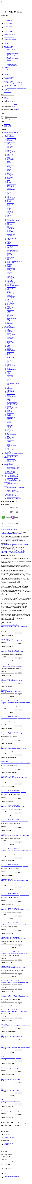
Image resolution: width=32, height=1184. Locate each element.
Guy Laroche (10, 219)
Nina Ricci (9, 272)
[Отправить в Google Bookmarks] (21, 550)
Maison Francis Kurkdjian (13, 250)
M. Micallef (9, 247)
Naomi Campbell (11, 268)
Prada (8, 289)
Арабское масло (11, 479)
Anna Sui (9, 150)
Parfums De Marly (11, 283)
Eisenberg (9, 200)
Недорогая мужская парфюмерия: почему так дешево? (14, 544)
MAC (8, 249)
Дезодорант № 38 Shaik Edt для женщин (11, 1090)
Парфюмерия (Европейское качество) (13, 453)
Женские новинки (11, 138)
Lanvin (8, 243)
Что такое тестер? (8, 23)
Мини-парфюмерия (8, 464)
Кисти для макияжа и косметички (15, 487)
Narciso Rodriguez (11, 269)
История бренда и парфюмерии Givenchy (11, 533)
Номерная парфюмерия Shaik (14, 480)
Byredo (8, 171)
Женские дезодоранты (12, 483)
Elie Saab (9, 201)
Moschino (9, 266)
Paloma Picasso (10, 281)
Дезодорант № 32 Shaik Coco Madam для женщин (13, 1068)
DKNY (8, 196)
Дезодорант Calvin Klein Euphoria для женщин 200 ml (14, 626)
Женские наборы (11, 471)
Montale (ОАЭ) (10, 262)
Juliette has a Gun (11, 234)
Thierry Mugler (10, 303)
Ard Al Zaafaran (10, 153)
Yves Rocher (10, 323)
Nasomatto (9, 270)
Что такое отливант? (9, 26)
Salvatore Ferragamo (11, 296)
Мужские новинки (11, 139)
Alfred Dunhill (10, 331)
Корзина (3, 16)
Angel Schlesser (10, 148)
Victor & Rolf (10, 315)
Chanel (8, 180)
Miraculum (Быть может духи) (14, 261)
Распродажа (7, 28)
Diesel (8, 361)
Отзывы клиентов (8, 1143)
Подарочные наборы (9, 469)
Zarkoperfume (10, 325)
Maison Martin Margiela (12, 251)
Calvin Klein (10, 174)
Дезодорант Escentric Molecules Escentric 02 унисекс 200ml (15, 748)
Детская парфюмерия (9, 140)
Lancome (9, 242)
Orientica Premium (11, 277)
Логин (2, 116)
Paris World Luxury (11, 287)
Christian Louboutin (11, 184)
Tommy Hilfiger (10, 310)
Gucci (8, 216)
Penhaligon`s (10, 288)
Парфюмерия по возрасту (13, 495)
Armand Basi (10, 155)
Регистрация (7, 124)
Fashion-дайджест (8, 31)
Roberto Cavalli (10, 293)
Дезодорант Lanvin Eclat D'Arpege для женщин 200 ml (14, 909)
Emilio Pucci (10, 204)
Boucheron (9, 166)
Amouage (9, 147)
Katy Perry (9, 235)
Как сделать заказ (8, 1134)
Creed (8, 190)
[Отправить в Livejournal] (18, 551)
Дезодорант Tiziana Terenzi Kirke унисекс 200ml (13, 967)
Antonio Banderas (11, 151)
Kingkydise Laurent (11, 238)
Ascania (8, 157)
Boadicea (9, 163)
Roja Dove (9, 295)
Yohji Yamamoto (10, 320)
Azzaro (8, 161)
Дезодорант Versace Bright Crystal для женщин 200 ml (14, 1011)
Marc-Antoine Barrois (12, 255)
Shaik (8, 299)
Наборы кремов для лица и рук (14, 491)
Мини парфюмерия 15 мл (13, 465)
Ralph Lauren (10, 430)
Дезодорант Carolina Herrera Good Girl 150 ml (12, 640)
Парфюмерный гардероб (10, 34)
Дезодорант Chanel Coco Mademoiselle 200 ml (12, 666)
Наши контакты (8, 1178)
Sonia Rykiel (10, 302)
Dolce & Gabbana (11, 197)
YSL (8, 322)
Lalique (8, 241)
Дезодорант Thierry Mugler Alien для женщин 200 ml (14, 953)
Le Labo (9, 400)
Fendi (8, 372)
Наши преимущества (9, 1145)
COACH (9, 188)
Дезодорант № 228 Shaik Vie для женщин (11, 1058)
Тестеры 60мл (10, 463)
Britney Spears (10, 167)
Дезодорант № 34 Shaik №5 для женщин (11, 1079)
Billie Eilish (9, 162)
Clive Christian (10, 357)
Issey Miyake (10, 227)
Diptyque (9, 195)
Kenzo (8, 236)
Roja (8, 433)
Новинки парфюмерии (9, 136)
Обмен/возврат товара (9, 1137)
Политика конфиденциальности (12, 1176)
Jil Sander (9, 230)
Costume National (11, 189)
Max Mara (9, 258)
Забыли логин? (7, 125)
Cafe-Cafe (9, 348)
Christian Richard (11, 185)
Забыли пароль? (8, 126)
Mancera (9, 253)
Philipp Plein (10, 427)
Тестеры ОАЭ (7, 457)
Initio (8, 226)
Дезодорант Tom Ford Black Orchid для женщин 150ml (14, 982)
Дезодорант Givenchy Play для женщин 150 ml (12, 806)
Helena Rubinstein (11, 222)
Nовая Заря (9, 276)
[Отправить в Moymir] (6, 552)
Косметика (6, 486)
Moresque (9, 265)
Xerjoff (8, 319)
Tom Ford (9, 308)
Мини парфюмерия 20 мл (13, 467)
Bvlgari (8, 170)
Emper (8, 368)
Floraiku (8, 209)
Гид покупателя (8, 20)
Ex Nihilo (9, 208)
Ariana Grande (10, 154)
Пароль (3, 118)
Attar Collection (10, 159)
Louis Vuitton (10, 246)
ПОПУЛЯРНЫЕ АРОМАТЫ (11, 132)
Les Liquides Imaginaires (12, 245)
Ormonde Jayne (10, 278)
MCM (8, 260)
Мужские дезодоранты (12, 484)
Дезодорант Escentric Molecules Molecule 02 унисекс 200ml (15, 763)
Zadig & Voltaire (10, 449)
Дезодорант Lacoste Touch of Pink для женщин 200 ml (14, 866)
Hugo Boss (9, 224)
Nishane (8, 273)
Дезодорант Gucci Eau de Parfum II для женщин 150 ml (14, 821)
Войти (2, 121)
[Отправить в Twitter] (6, 551)
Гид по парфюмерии (9, 494)
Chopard (9, 182)
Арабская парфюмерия (9, 475)
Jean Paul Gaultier (11, 228)
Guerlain (9, 218)
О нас (5, 1173)
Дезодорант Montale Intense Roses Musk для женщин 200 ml (16, 924)
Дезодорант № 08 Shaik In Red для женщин (11, 1036)
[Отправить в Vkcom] (18, 552)
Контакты (6, 1144)
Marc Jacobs (9, 254)
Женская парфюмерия (9, 142)
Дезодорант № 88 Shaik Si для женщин (10, 1101)
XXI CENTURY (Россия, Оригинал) (13, 474)
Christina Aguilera (11, 186)
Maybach (9, 326)
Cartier (8, 178)
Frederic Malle (10, 212)
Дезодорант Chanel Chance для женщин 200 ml (12, 651)
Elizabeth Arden (10, 203)
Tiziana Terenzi (10, 307)
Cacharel (9, 173)
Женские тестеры (11, 459)
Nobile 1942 (9, 274)
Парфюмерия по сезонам (13, 497)
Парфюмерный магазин (10, 39)
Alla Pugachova (10, 146)
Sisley (8, 300)
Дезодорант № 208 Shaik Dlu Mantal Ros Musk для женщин (15, 1047)
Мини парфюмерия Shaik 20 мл (14, 468)
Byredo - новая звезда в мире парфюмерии (11, 539)
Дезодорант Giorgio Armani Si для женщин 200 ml (13, 792)
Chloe (8, 181)
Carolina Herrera (10, 177)
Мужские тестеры (11, 460)
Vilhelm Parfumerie (11, 318)
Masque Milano (10, 257)
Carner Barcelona (11, 176)
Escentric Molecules (11, 207)
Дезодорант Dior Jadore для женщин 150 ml (11, 691)
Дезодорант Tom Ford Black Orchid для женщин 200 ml (14, 996)
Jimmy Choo (10, 231)
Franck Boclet (10, 211)
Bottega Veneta (10, 165)
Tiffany (8, 306)
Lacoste (8, 239)
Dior (8, 193)
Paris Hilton (9, 284)
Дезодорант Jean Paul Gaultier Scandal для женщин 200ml (15, 835)
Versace (8, 314)
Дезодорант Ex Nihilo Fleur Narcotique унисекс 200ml (14, 777)
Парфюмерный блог (9, 37)
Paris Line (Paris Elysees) (13, 285)
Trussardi (9, 311)
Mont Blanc (9, 411)
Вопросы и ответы (8, 1136)
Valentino (9, 312)
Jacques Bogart (10, 390)
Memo (8, 410)
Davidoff (9, 192)
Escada (8, 205)
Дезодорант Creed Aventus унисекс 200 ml (11, 680)
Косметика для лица (12, 488)
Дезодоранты (7, 100)
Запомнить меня (5, 119)
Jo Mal (8, 232)
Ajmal (8, 143)
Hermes (8, 223)
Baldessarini (9, 341)
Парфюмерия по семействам (14, 498)
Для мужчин (10, 135)
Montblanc (9, 264)
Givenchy (9, 215)
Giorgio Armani (10, 213)
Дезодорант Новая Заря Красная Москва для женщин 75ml (15, 1025)
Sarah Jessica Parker (11, 297)
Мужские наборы (11, 472)
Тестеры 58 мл (10, 461)
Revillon (9, 292)
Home (5, 97)
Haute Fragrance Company (13, 220)
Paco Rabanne (10, 280)
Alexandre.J (9, 144)
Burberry (9, 169)
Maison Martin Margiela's (13, 404)
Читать (15, 104)
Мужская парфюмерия (9, 327)
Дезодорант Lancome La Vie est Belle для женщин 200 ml (15, 880)
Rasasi (8, 291)
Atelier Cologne (10, 158)
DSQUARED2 (10, 199)
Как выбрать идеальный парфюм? (9, 529)
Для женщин (10, 134)
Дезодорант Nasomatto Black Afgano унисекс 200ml (13, 938)
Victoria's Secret (10, 316)
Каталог (6, 98)
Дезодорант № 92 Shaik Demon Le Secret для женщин (14, 1111)
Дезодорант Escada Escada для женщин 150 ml (12, 734)
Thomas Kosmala (11, 304)
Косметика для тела (11, 490)
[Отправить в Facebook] (7, 550)
